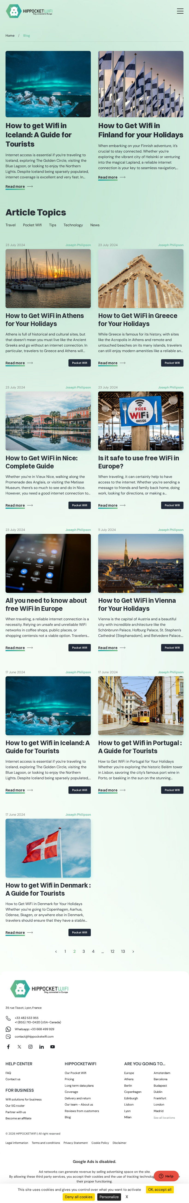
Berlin (128, 1086)
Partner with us (16, 1112)
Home (10, 35)
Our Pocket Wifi (75, 1073)
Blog (68, 1117)
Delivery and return (78, 1098)
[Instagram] (30, 1047)
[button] (11, 225)
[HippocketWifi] (29, 11)
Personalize (109, 1196)
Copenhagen (132, 1092)
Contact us (13, 1079)
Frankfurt (160, 1098)
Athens (129, 1079)
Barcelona (160, 1079)
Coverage (71, 1092)
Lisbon (128, 1104)
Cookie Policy (100, 1143)
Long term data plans (79, 1086)
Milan (127, 1117)
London (159, 1104)
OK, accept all (159, 1189)
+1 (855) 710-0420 (27, 1022)
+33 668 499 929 (42, 1029)
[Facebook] (8, 1047)
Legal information (17, 1143)
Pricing (69, 1079)
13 (123, 951)
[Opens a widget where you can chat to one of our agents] (166, 1176)
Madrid (158, 1111)
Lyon (127, 1111)
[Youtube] (52, 1047)
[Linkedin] (41, 1047)
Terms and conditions (46, 1143)
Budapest (160, 1086)
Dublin (158, 1092)
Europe (129, 1073)
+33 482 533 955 (26, 1018)
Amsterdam (162, 1073)
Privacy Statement (76, 1143)
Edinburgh (131, 1098)
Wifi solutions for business (24, 1099)
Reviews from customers (82, 1111)
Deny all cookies (78, 1196)
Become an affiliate (18, 1118)
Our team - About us (79, 1104)
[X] (19, 1047)
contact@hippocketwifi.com (34, 1036)
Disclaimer (119, 1143)
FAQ (8, 1073)
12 (112, 951)
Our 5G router (15, 1106)
